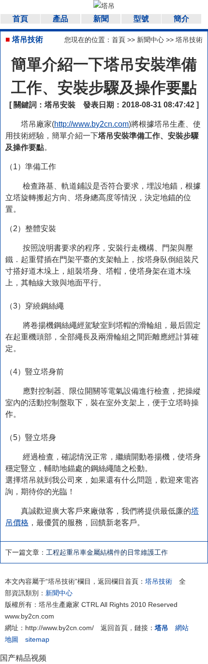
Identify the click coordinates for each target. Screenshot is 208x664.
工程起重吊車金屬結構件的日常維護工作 (107, 552)
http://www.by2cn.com (91, 124)
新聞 (101, 19)
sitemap (37, 639)
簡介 (181, 19)
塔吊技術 (189, 40)
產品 (60, 19)
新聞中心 (150, 40)
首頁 (20, 19)
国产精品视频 (23, 658)
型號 (141, 19)
